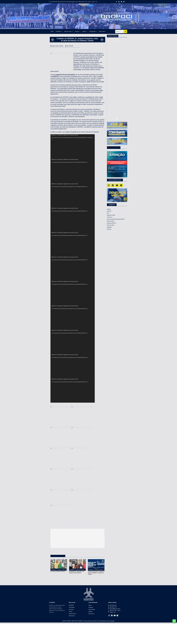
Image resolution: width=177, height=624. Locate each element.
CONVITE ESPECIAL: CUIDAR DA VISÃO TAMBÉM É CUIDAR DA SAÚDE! (96, 573)
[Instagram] (116, 1)
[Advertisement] (77, 538)
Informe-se (53, 569)
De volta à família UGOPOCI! (57, 571)
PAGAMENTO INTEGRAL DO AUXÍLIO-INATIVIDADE (76, 572)
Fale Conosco (102, 31)
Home (52, 31)
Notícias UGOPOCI (59, 45)
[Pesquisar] (125, 31)
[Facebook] (119, 1)
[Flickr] (123, 1)
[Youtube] (121, 1)
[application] (72, 146)
